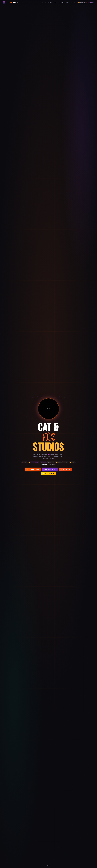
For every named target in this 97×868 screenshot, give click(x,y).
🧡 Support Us (82, 2)
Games (55, 2)
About (67, 2)
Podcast (50, 2)
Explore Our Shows (33, 469)
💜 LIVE (92, 2)
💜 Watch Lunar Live (50, 469)
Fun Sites (61, 2)
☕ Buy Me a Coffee (48, 473)
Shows (44, 2)
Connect (73, 2)
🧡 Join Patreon (65, 469)
